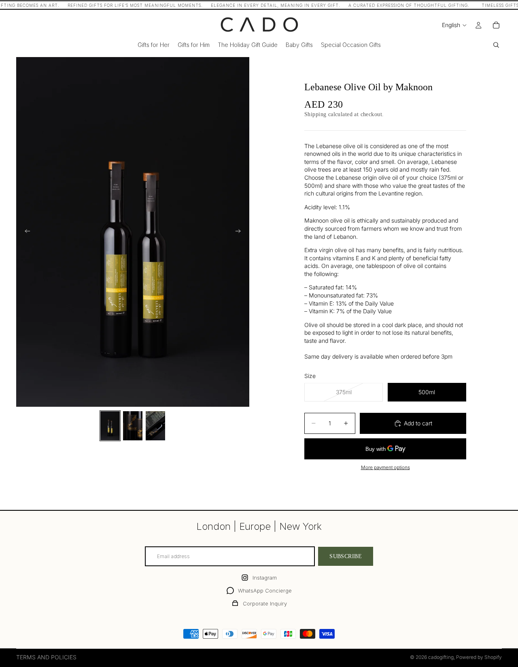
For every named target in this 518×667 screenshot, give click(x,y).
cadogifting (441, 657)
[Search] (496, 45)
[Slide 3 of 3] (155, 425)
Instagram (265, 577)
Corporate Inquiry (265, 603)
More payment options (385, 467)
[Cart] (496, 25)
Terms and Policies (46, 657)
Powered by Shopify (479, 657)
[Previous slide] (25, 232)
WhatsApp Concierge (265, 590)
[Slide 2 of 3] (132, 425)
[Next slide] (240, 232)
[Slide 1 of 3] (110, 425)
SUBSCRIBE (345, 556)
